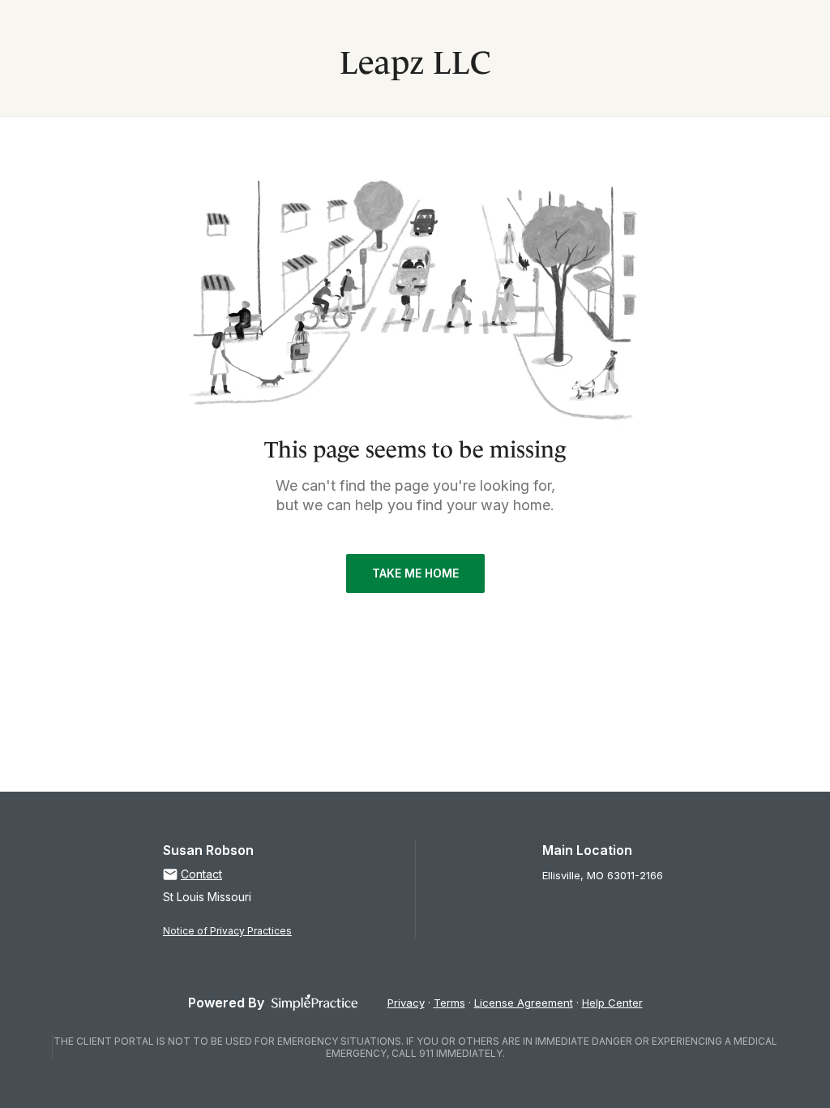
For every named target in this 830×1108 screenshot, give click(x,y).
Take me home (415, 573)
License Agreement (523, 1002)
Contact (201, 874)
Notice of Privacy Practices (227, 931)
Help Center (612, 1002)
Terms (449, 1002)
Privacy (406, 1002)
